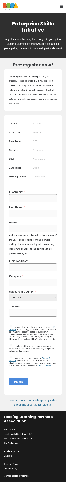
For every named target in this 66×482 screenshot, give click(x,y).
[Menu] (62, 6)
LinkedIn (8, 456)
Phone (14, 222)
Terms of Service (12, 464)
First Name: (17, 192)
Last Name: (17, 207)
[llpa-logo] (10, 6)
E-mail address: (19, 261)
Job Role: (15, 306)
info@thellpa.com (12, 451)
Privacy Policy (45, 365)
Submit (18, 381)
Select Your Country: (22, 291)
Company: (16, 276)
